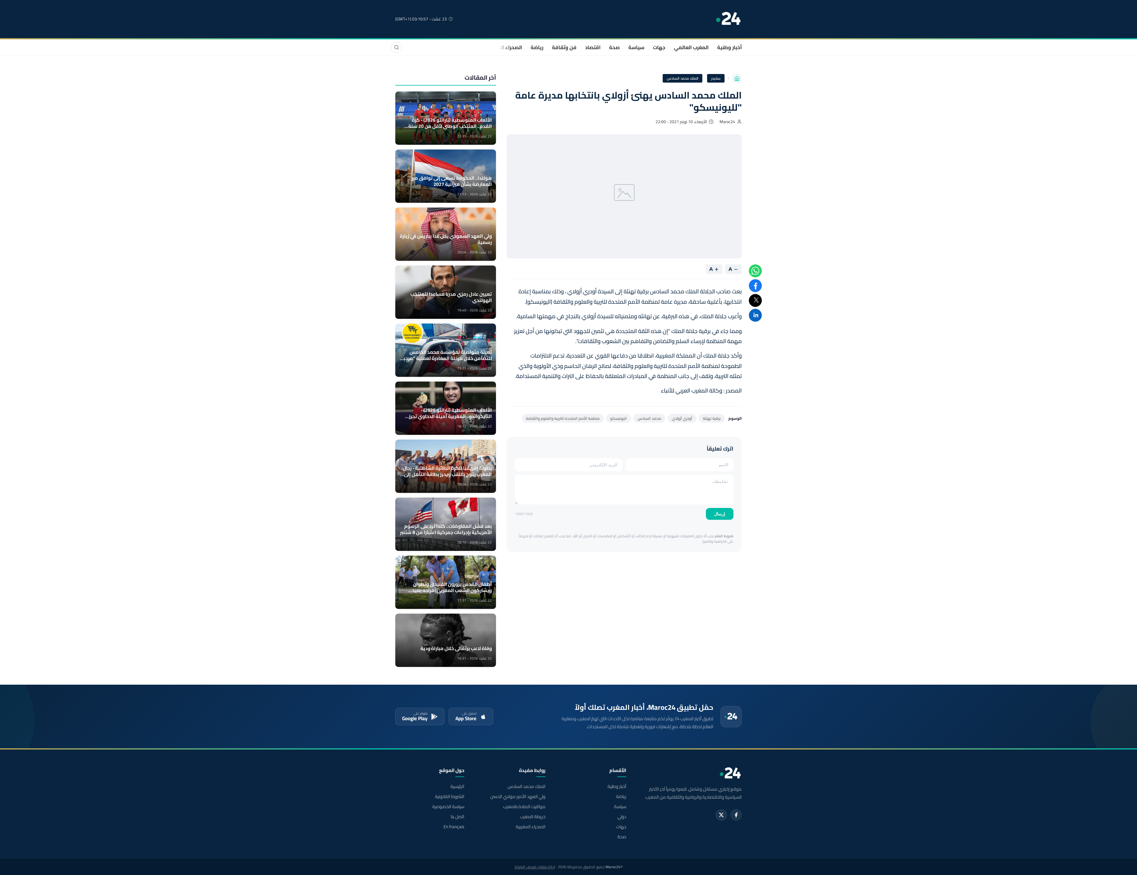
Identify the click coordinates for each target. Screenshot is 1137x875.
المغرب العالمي (691, 47)
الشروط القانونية (449, 796)
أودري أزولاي (682, 418)
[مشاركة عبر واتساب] (755, 270)
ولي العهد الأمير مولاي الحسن (517, 796)
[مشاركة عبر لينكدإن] (755, 315)
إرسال (719, 514)
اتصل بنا (457, 816)
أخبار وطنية (729, 47)
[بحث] (396, 47)
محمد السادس (649, 418)
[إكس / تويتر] (721, 815)
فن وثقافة (564, 47)
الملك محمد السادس (682, 78)
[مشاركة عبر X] (755, 300)
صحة (614, 47)
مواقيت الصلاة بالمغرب (524, 806)
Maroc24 (727, 121)
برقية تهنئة (712, 418)
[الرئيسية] (737, 78)
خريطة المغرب (532, 816)
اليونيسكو (618, 418)
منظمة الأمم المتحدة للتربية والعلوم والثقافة (563, 418)
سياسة (636, 47)
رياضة (537, 47)
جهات (659, 47)
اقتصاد (592, 47)
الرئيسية (457, 786)
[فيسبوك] (736, 815)
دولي (621, 816)
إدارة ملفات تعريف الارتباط (535, 866)
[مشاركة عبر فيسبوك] (755, 285)
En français (454, 826)
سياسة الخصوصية (448, 806)
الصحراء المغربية (504, 47)
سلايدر (715, 78)
